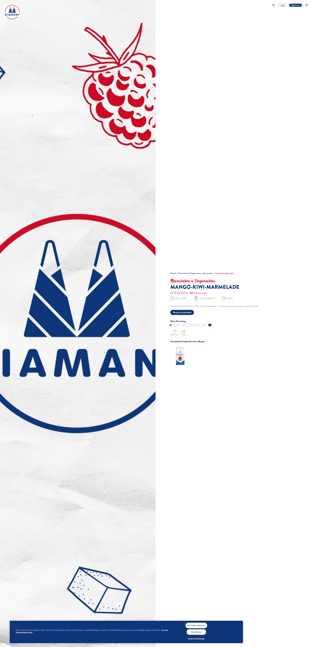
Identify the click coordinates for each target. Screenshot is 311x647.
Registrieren (295, 5)
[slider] (170, 325)
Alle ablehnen (196, 632)
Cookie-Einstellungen (196, 638)
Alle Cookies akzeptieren (196, 625)
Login (283, 5)
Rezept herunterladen (182, 312)
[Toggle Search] (273, 5)
